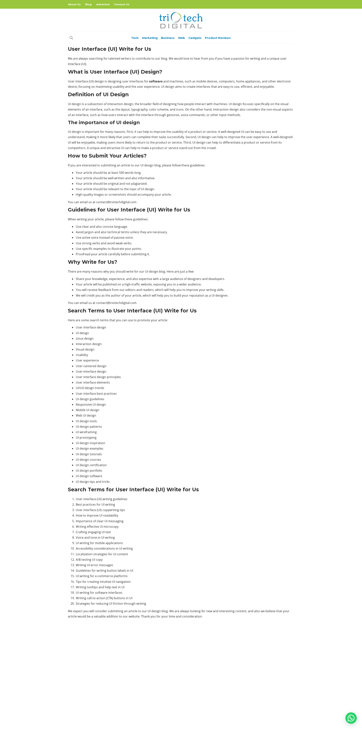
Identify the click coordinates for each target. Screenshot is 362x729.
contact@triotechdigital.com (116, 202)
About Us (74, 4)
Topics (259, 673)
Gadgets (195, 38)
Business (168, 38)
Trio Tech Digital (259, 679)
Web (181, 38)
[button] (351, 718)
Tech (135, 38)
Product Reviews (218, 38)
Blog (88, 4)
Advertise (103, 4)
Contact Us (122, 4)
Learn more (82, 687)
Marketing (150, 38)
